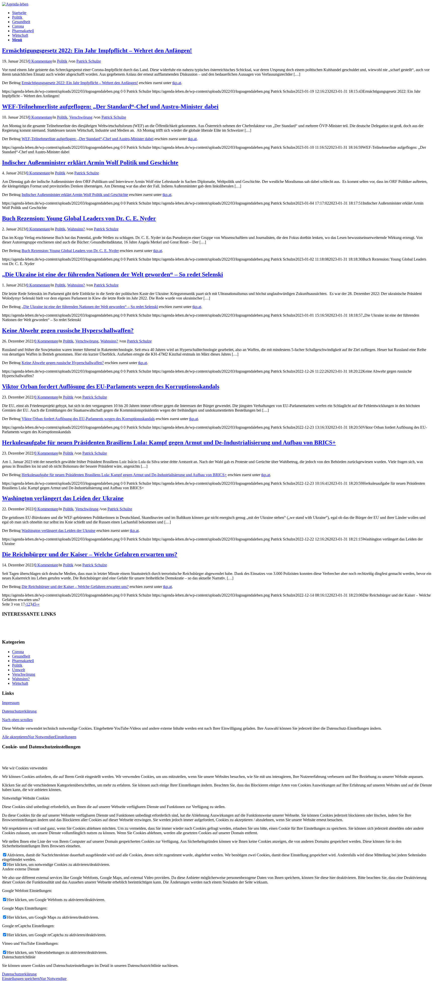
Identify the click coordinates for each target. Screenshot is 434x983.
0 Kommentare (40, 61)
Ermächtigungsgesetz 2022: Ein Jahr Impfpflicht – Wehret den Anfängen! (97, 50)
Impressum (10, 703)
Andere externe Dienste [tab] (20, 869)
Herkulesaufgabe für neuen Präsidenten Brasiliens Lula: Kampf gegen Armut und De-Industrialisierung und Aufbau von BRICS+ (169, 442)
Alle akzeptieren (15, 737)
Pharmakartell (23, 661)
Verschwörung (80, 117)
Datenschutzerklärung (19, 711)
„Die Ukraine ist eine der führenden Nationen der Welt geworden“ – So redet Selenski (112, 274)
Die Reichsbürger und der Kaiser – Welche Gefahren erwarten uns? (89, 554)
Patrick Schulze (88, 61)
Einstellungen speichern (21, 978)
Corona (18, 652)
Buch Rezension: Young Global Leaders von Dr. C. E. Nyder (79, 218)
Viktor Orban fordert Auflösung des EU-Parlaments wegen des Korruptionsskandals (110, 386)
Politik (62, 61)
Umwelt (18, 670)
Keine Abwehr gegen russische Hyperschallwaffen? (68, 330)
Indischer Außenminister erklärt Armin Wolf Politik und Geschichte (90, 162)
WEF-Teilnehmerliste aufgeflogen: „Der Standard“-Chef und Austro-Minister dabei (110, 106)
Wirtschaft (20, 683)
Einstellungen (65, 737)
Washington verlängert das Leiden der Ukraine (63, 498)
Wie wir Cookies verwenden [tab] (24, 768)
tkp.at (176, 83)
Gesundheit (21, 656)
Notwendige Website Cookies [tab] (25, 798)
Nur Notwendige (41, 737)
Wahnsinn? (76, 229)
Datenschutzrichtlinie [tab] (18, 957)
